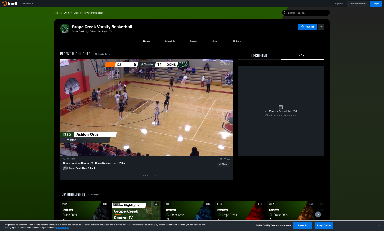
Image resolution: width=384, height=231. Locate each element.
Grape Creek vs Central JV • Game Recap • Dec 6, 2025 (94, 163)
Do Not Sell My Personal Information (273, 225)
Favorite (310, 27)
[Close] (379, 225)
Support (338, 4)
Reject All (302, 225)
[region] (192, 225)
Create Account (358, 4)
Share (224, 164)
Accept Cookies (324, 225)
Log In (376, 4)
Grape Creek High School (82, 168)
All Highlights (101, 54)
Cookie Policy (62, 228)
